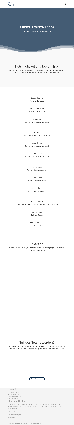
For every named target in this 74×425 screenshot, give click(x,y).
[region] (37, 292)
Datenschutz (11, 412)
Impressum (11, 417)
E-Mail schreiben (37, 379)
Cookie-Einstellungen (14, 415)
